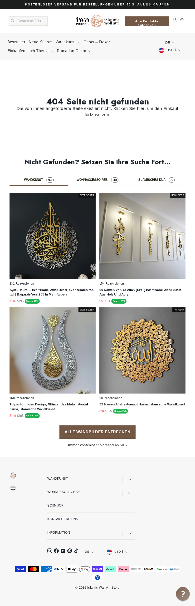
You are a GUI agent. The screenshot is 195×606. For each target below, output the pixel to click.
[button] (183, 594)
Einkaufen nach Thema (28, 51)
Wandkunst (66, 42)
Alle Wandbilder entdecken (97, 432)
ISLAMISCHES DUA (155, 180)
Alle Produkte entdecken (146, 22)
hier (141, 108)
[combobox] (28, 21)
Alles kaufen (153, 4)
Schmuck (55, 505)
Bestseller (16, 42)
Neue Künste (40, 42)
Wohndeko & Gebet (64, 492)
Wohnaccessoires (97, 180)
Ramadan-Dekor (72, 51)
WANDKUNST (38, 180)
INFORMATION (58, 532)
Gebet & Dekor (97, 42)
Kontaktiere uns (62, 519)
